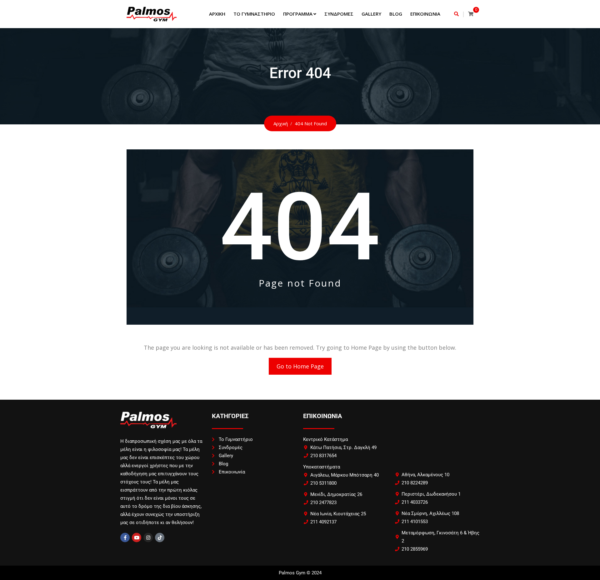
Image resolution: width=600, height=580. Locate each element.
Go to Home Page (300, 366)
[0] (470, 14)
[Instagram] (148, 537)
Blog (395, 14)
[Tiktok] (159, 537)
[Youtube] (136, 537)
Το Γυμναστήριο (254, 14)
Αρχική (217, 14)
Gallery (371, 14)
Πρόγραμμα (297, 14)
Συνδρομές (338, 14)
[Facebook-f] (125, 537)
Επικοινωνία (425, 14)
